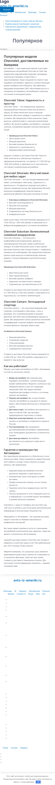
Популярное (3, 49)
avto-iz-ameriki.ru (14, 6)
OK (38, 782)
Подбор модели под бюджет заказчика (22, 24)
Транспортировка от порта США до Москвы (23, 21)
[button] (27, 18)
